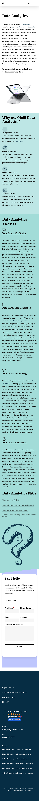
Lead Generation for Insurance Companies (17, 768)
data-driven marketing (19, 450)
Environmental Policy (30, 788)
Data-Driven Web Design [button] (14, 233)
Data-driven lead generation (19, 321)
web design (27, 24)
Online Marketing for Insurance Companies (17, 773)
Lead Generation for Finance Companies (16, 749)
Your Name (9, 608)
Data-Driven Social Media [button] (14, 443)
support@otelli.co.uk (12, 729)
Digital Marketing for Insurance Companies (17, 764)
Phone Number (26, 608)
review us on (13, 720)
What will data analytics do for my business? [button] (18, 505)
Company (23, 617)
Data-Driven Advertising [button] (14, 374)
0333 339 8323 (8, 737)
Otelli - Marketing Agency (18, 711)
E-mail (7, 617)
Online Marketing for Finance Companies (16, 759)
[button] (31, 3)
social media (30, 27)
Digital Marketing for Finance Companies (16, 754)
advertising (19, 141)
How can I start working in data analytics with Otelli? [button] (19, 515)
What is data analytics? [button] (10, 500)
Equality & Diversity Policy (17, 788)
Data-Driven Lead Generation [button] (16, 308)
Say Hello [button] (19, 72)
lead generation (16, 27)
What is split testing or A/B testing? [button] (15, 510)
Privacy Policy (6, 788)
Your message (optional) (14, 624)
